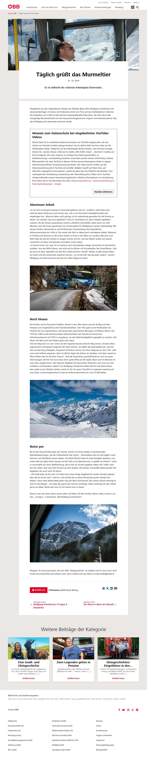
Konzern (99, 721)
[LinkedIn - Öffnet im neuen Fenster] (137, 710)
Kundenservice (101, 730)
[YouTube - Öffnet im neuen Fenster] (123, 710)
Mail (115, 588)
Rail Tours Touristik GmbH (62, 735)
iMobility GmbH (58, 745)
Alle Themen (85, 7)
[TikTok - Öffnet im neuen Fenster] (132, 710)
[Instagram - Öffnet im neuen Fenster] (128, 710)
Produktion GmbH (59, 721)
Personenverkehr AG (16, 726)
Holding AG (12, 721)
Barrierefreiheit (101, 750)
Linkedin (111, 588)
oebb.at (136, 2)
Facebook (104, 588)
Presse (98, 726)
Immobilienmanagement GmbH (20, 740)
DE (133, 7)
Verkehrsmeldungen (102, 7)
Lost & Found (103, 2)
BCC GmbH (12, 750)
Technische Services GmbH (62, 726)
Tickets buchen (116, 2)
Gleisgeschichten (69, 7)
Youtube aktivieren (103, 192)
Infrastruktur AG (14, 730)
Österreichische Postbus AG (62, 730)
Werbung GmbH (14, 745)
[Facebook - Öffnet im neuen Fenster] (119, 710)
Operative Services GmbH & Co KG (65, 740)
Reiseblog (119, 7)
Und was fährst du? (49, 7)
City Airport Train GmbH (61, 750)
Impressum (100, 740)
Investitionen (31, 7)
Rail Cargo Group (14, 735)
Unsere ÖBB (12, 13)
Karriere (127, 2)
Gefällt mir (39, 590)
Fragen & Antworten (104, 735)
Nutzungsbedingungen (105, 745)
